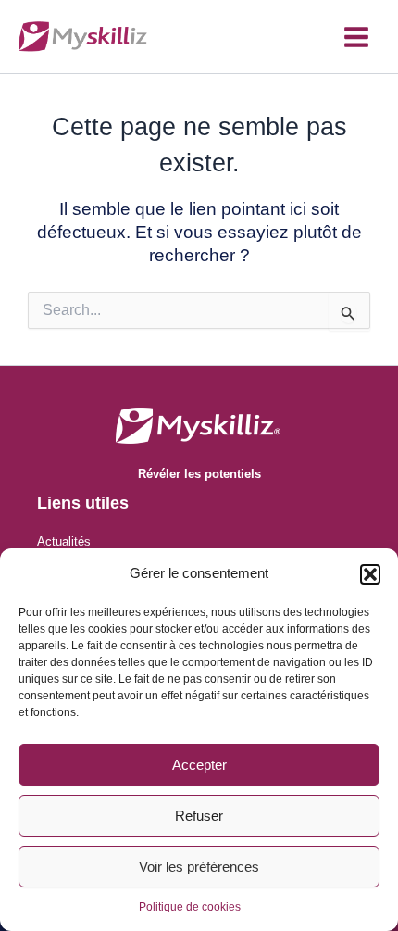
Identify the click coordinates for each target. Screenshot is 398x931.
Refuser (199, 816)
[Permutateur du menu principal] (356, 36)
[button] (370, 574)
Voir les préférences (199, 866)
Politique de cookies (190, 906)
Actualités (64, 541)
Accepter (199, 765)
